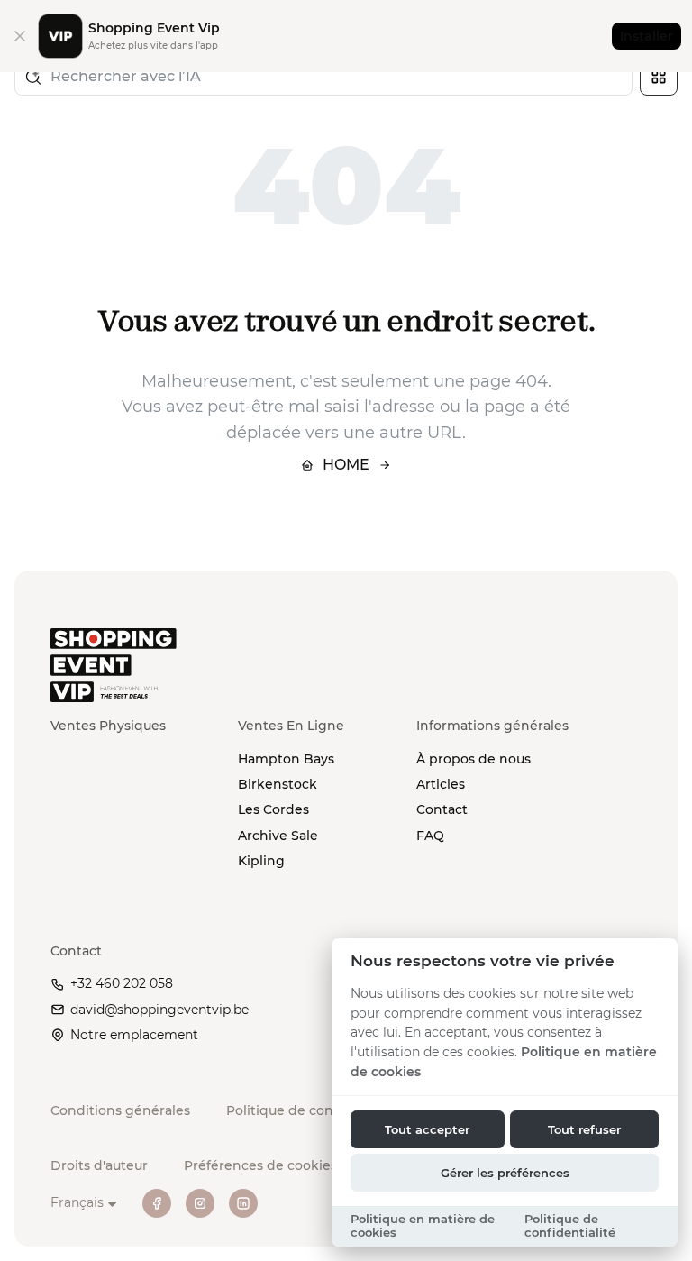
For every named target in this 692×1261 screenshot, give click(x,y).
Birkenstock (277, 784)
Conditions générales (120, 1110)
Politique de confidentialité (315, 1110)
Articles (440, 784)
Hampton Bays (286, 759)
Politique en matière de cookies (423, 1225)
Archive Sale (278, 835)
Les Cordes (273, 809)
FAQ (430, 835)
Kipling (261, 861)
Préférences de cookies (260, 1165)
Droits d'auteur (99, 1165)
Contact (442, 809)
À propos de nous (473, 759)
